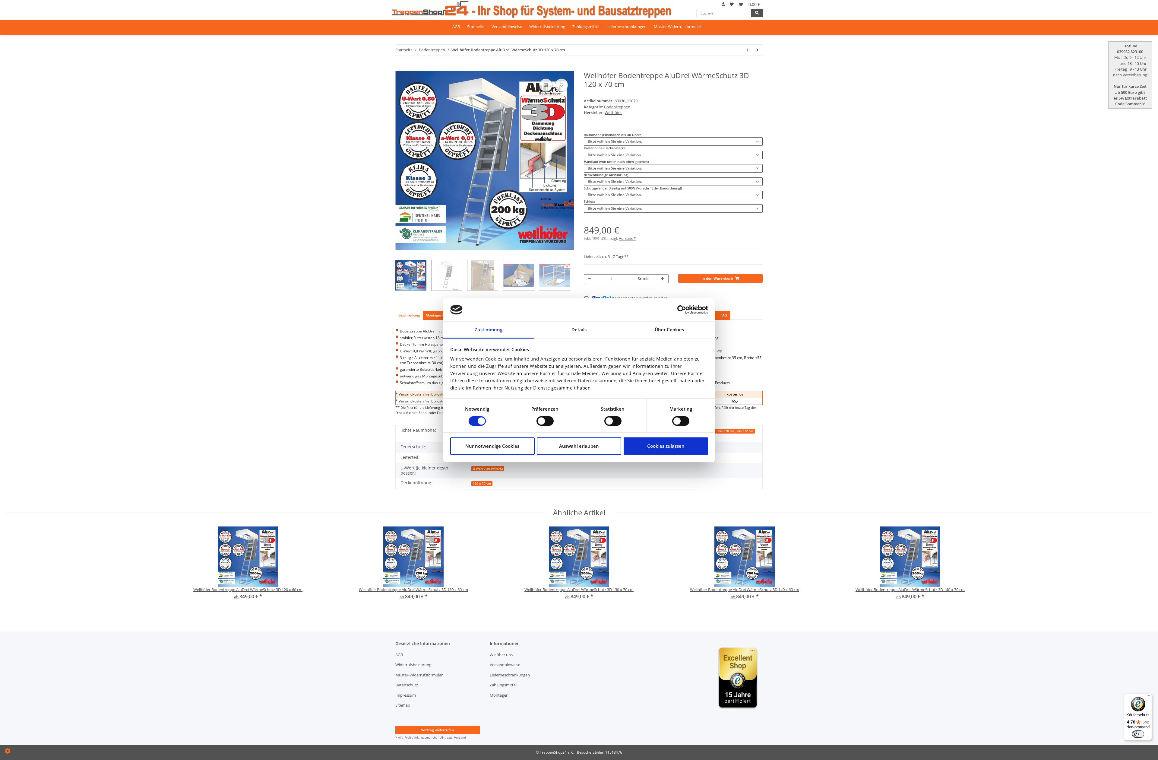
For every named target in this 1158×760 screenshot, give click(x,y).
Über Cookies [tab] (669, 330)
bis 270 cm (726, 431)
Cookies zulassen (666, 446)
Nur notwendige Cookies (492, 446)
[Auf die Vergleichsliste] (545, 85)
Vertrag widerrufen (437, 730)
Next (574, 160)
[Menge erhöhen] (662, 279)
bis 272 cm (745, 431)
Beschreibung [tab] (409, 315)
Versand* (627, 238)
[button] (723, 4)
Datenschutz (406, 685)
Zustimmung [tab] (489, 330)
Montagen (499, 695)
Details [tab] (579, 330)
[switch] (545, 421)
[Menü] (1148, 697)
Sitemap (402, 705)
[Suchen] (757, 13)
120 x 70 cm (482, 483)
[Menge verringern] (589, 279)
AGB (456, 26)
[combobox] (673, 141)
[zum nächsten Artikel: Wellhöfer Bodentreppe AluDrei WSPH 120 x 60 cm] (757, 50)
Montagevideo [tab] (437, 315)
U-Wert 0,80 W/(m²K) (488, 469)
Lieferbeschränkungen (626, 26)
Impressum (405, 695)
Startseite (475, 26)
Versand (460, 737)
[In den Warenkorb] (399, 68)
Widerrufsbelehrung (547, 26)
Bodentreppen (617, 107)
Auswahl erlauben (579, 446)
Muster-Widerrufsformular (677, 26)
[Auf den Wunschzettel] (561, 85)
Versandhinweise (507, 26)
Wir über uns (501, 654)
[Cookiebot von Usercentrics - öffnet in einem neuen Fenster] (681, 309)
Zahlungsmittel (585, 26)
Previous (395, 160)
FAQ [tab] (723, 315)
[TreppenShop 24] (532, 9)
